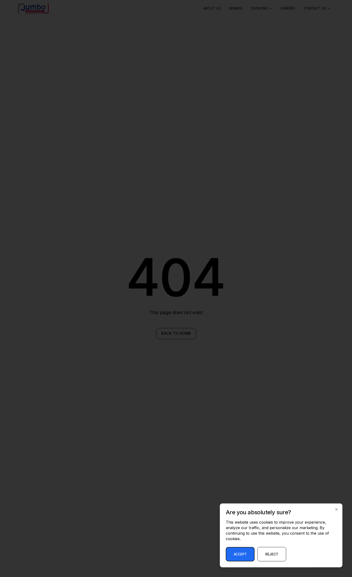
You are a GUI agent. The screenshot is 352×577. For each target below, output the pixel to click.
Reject (271, 554)
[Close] (336, 509)
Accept (240, 554)
